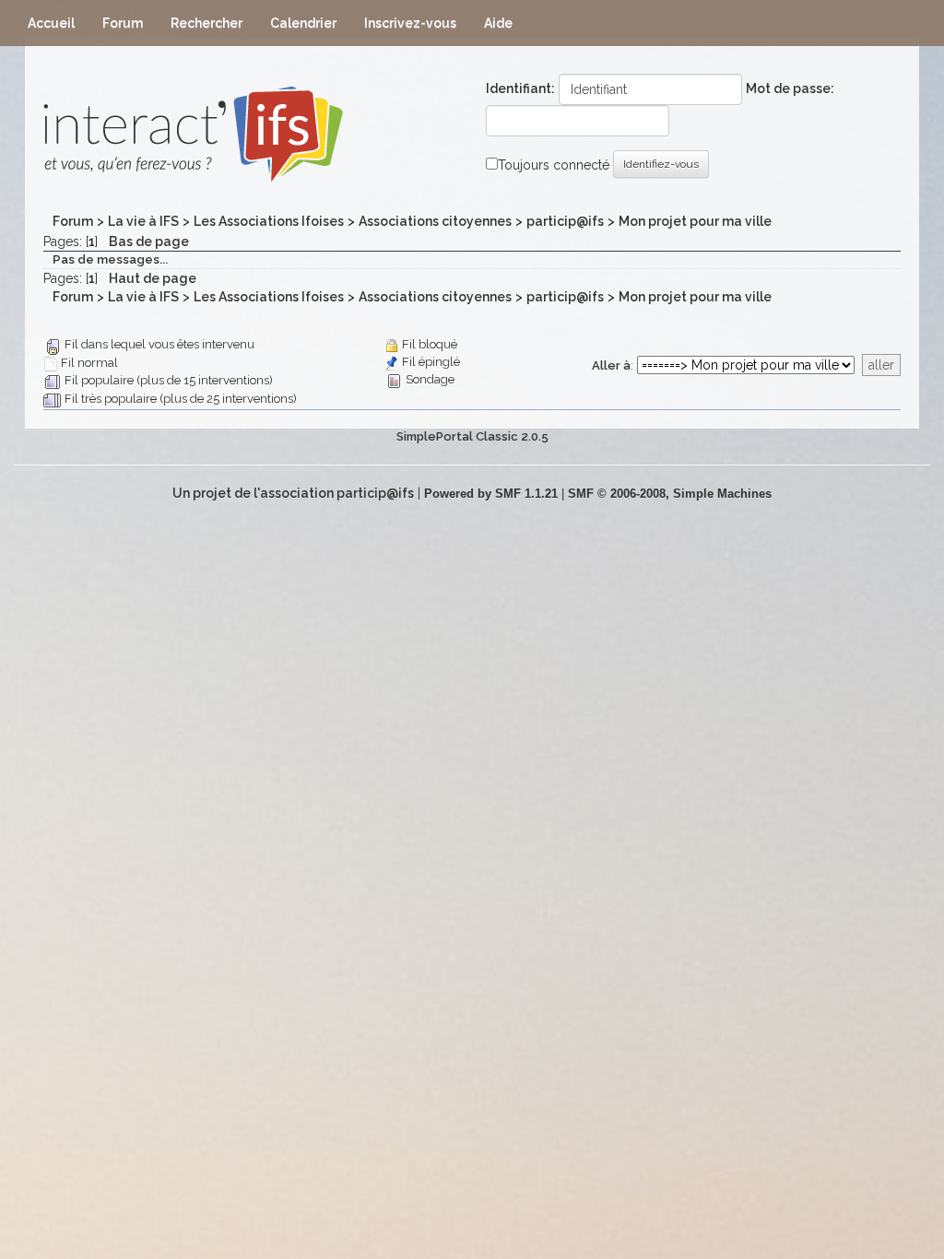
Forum (73, 221)
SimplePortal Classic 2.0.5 (472, 436)
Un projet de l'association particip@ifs (293, 493)
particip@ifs (565, 221)
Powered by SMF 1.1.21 (491, 493)
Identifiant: (520, 88)
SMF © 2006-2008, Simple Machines (670, 493)
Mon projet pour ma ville (695, 221)
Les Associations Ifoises (269, 221)
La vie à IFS (143, 221)
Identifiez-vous (661, 164)
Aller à (611, 365)
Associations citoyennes (435, 221)
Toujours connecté (553, 165)
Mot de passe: (790, 88)
